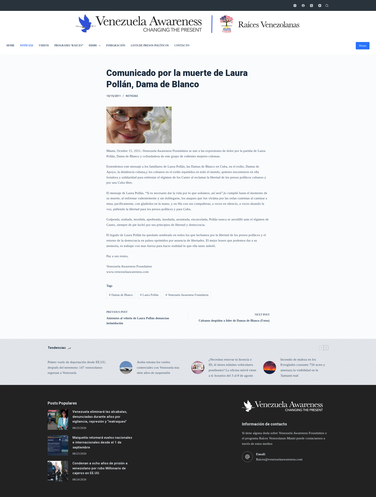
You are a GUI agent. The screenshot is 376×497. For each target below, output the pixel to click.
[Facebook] (303, 5)
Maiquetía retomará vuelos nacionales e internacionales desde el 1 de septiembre (102, 442)
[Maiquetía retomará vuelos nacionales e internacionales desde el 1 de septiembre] (58, 445)
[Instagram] (295, 5)
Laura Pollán (149, 295)
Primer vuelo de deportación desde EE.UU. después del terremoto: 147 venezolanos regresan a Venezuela (77, 367)
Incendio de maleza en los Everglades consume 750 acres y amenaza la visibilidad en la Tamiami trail (302, 367)
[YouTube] (319, 5)
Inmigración (115, 45)
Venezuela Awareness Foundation (187, 295)
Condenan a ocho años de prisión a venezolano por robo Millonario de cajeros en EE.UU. (100, 468)
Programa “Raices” (68, 45)
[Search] (327, 5)
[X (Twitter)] (311, 5)
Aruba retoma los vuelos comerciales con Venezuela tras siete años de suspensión (158, 367)
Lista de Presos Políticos (150, 45)
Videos (44, 45)
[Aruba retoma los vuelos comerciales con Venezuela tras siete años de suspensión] (126, 367)
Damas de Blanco (121, 295)
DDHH (93, 45)
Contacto (181, 45)
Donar (362, 45)
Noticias (26, 45)
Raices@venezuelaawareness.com (279, 459)
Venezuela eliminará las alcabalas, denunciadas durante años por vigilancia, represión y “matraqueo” (99, 416)
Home (11, 45)
